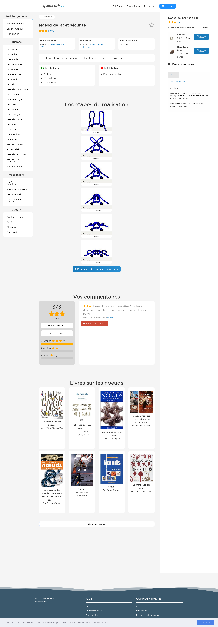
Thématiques (133, 6)
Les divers (12, 104)
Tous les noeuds (15, 23)
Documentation (15, 194)
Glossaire (12, 227)
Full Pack (117, 6)
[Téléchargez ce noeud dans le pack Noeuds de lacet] (172, 51)
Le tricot (11, 129)
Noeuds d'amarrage (17, 89)
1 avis (51, 31)
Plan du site (13, 232)
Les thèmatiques (16, 28)
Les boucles (13, 109)
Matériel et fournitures (12, 183)
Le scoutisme (14, 74)
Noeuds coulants (16, 144)
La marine (12, 49)
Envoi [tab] (173, 75)
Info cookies (142, 611)
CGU (138, 606)
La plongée (13, 94)
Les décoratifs (14, 64)
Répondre (111, 317)
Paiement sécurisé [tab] (178, 81)
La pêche (12, 54)
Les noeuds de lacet (47, 16)
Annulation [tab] (186, 75)
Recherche (149, 6)
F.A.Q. (10, 222)
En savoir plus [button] (101, 622)
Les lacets (12, 124)
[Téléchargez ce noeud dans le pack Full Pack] (172, 37)
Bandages (12, 139)
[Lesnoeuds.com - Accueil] (54, 5)
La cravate (12, 69)
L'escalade (12, 59)
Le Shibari (12, 84)
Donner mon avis (57, 325)
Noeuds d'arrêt (15, 119)
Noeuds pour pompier (14, 160)
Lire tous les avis (56, 333)
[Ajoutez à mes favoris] (151, 25)
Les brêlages (13, 114)
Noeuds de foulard (17, 154)
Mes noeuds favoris (17, 189)
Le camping (13, 79)
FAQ (88, 606)
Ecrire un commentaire (94, 323)
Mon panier (13, 34)
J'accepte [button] (205, 622)
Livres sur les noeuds (14, 200)
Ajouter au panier (201, 36)
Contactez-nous (15, 217)
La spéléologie (14, 99)
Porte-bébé (13, 149)
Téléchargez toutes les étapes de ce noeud (97, 269)
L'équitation (13, 134)
